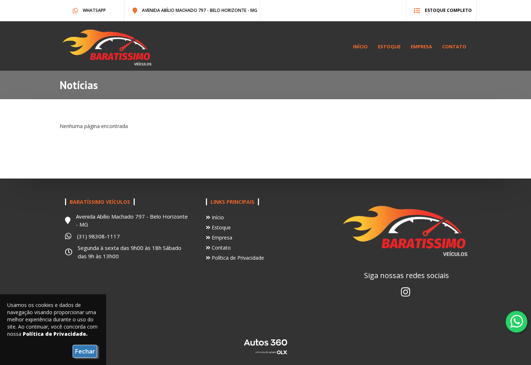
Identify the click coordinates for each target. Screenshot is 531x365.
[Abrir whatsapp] (516, 321)
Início (360, 46)
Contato (454, 46)
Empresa (421, 46)
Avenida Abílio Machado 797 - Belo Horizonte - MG (199, 10)
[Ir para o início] (108, 47)
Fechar (85, 351)
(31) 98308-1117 (98, 236)
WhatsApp (94, 10)
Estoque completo (448, 10)
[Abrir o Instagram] (405, 292)
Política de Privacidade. (55, 333)
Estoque (389, 46)
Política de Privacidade (237, 257)
